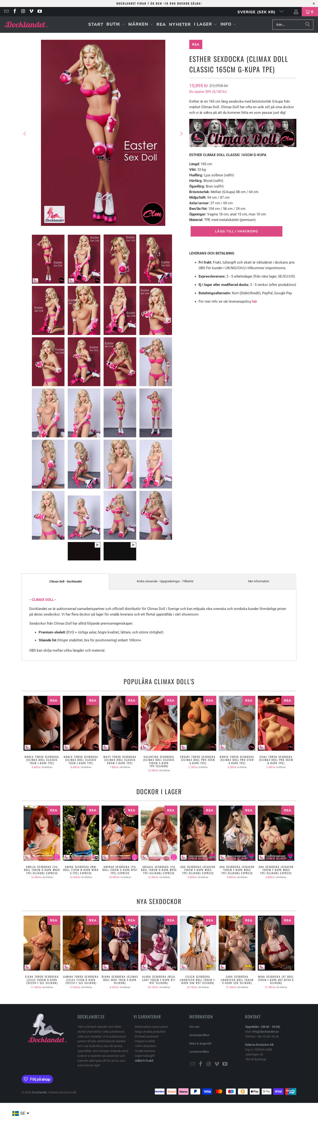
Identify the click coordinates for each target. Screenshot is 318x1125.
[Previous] (25, 134)
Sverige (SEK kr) (257, 12)
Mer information (258, 581)
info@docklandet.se (265, 1031)
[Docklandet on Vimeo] (31, 11)
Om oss (194, 1026)
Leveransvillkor (199, 1051)
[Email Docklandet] (6, 11)
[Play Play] (103, 134)
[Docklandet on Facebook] (14, 11)
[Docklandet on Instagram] (22, 11)
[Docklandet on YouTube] (39, 11)
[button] (115, 24)
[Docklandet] (26, 24)
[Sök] (307, 25)
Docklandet (39, 1092)
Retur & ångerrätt (200, 1043)
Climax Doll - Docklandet (65, 581)
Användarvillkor (199, 1035)
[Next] (181, 134)
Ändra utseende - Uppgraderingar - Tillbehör (165, 581)
